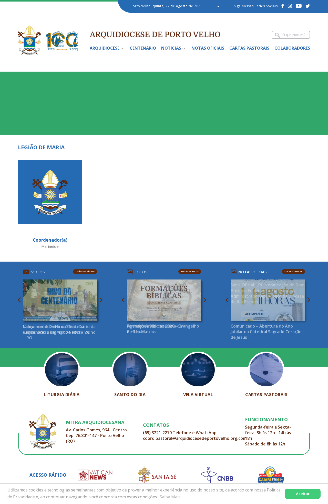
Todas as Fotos (190, 271)
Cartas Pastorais (249, 48)
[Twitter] (308, 6)
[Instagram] (290, 6)
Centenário (143, 48)
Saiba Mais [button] (170, 497)
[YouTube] (299, 6)
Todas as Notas (293, 271)
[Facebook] (283, 6)
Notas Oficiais (207, 48)
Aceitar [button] (303, 493)
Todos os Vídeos (85, 271)
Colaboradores (292, 48)
